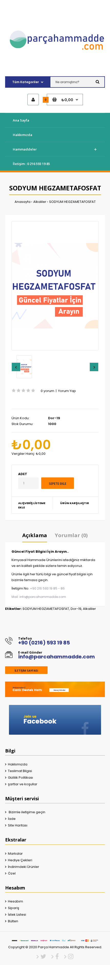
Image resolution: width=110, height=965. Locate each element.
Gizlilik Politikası (20, 777)
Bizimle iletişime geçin (26, 812)
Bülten (13, 921)
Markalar (15, 853)
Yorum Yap (67, 390)
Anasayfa (22, 201)
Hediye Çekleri (20, 860)
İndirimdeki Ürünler (23, 866)
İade (12, 818)
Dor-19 (76, 608)
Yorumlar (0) (71, 535)
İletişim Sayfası (26, 670)
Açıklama (34, 535)
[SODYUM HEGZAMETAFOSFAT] (55, 286)
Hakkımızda (17, 764)
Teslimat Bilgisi (20, 770)
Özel (12, 873)
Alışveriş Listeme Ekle (31, 505)
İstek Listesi (17, 914)
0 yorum (47, 390)
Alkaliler (39, 201)
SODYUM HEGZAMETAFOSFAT (72, 201)
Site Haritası (17, 825)
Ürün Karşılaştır (74, 503)
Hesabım (15, 901)
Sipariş (13, 908)
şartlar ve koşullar (22, 784)
